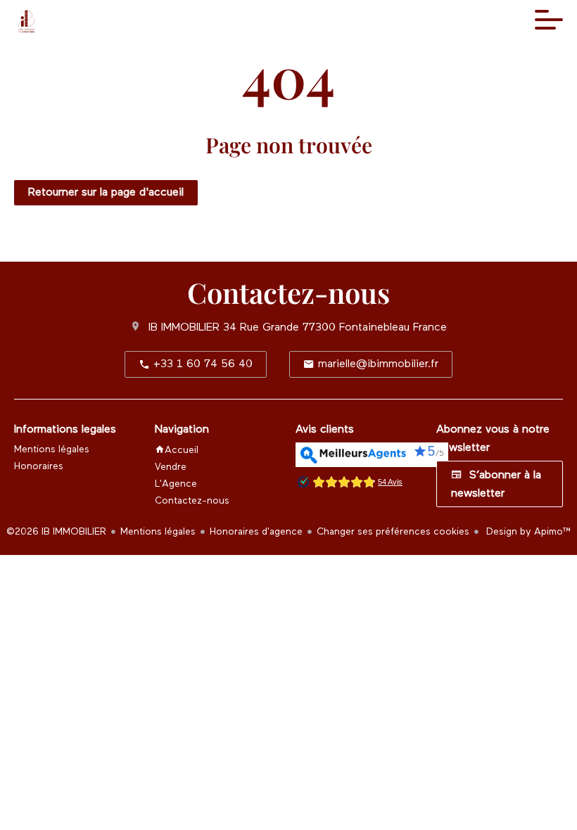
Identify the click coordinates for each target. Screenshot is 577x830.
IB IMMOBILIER (184, 327)
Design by (527, 532)
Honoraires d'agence (256, 532)
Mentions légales (158, 532)
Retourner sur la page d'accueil (106, 192)
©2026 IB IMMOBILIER (56, 532)
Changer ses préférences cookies (393, 532)
